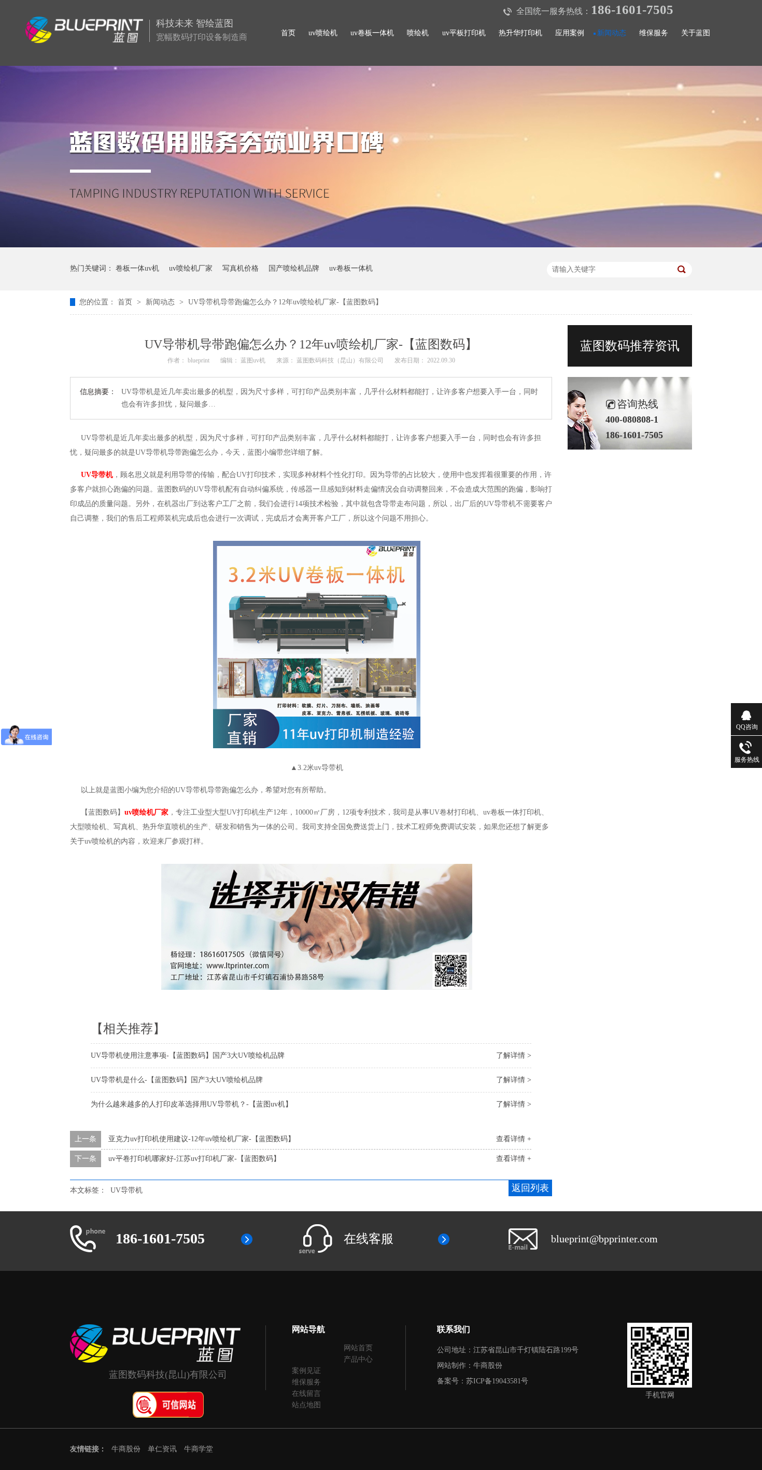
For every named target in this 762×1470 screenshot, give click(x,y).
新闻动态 (611, 33)
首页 (288, 33)
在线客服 (368, 1238)
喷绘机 (418, 33)
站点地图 (306, 1405)
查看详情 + (513, 1139)
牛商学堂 (198, 1449)
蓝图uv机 (254, 360)
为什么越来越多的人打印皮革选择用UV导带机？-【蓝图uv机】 (191, 1104)
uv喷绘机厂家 (191, 268)
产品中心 (358, 1359)
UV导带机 (126, 1190)
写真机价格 (240, 268)
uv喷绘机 (322, 33)
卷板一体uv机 (137, 268)
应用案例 (569, 33)
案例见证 (306, 1371)
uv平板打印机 (464, 33)
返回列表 (530, 1188)
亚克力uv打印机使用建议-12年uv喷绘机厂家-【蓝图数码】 (201, 1139)
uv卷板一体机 (372, 33)
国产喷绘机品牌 (294, 268)
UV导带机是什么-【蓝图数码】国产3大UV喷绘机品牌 (177, 1080)
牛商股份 (487, 1365)
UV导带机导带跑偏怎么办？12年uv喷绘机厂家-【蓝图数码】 (285, 302)
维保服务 (653, 33)
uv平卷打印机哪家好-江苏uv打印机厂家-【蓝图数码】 (194, 1159)
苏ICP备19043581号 (497, 1381)
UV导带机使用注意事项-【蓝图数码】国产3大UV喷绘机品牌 (188, 1055)
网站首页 (358, 1348)
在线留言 (306, 1393)
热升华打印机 (520, 33)
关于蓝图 (695, 33)
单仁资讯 (162, 1449)
